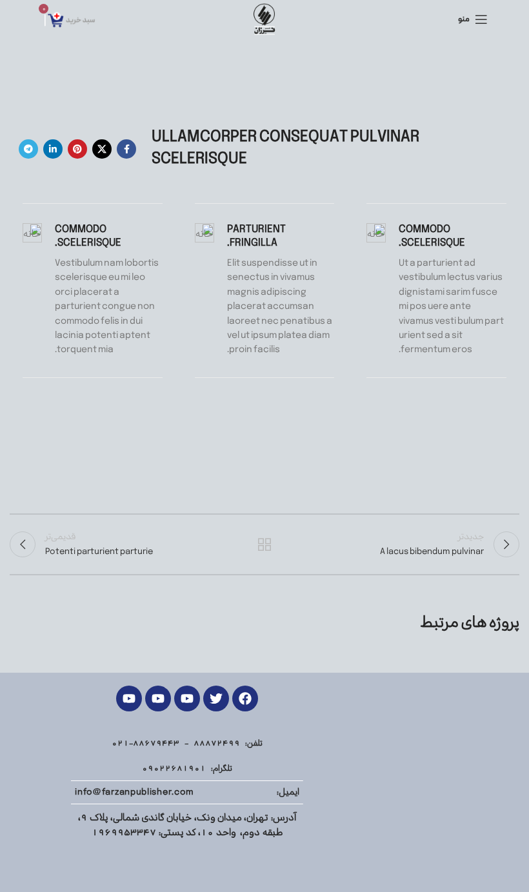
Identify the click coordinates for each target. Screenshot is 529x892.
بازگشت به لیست (264, 544)
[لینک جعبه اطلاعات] (436, 290)
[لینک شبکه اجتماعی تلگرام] (28, 149)
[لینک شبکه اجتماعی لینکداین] (53, 149)
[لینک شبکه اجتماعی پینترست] (77, 149)
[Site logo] (264, 19)
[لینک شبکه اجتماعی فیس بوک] (126, 149)
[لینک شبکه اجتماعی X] (102, 149)
